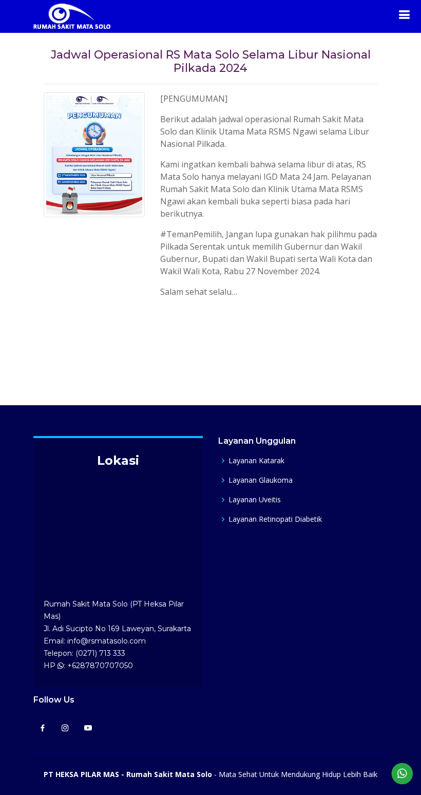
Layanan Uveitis (254, 499)
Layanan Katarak (256, 460)
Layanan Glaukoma (260, 480)
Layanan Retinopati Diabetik (275, 519)
